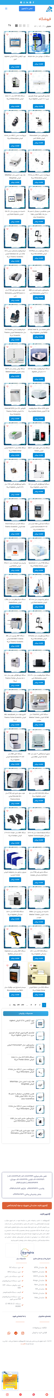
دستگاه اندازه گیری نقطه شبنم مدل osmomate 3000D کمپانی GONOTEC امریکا (38, 526)
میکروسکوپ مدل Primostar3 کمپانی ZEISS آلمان (20, 1046)
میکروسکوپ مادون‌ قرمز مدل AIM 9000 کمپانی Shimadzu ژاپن (22, 1119)
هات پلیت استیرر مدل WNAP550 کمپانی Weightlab (22, 1083)
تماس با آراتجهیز (27, 8)
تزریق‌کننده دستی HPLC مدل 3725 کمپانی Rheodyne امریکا (21, 1070)
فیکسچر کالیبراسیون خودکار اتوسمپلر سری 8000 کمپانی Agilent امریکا (21, 1034)
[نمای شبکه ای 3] (20, 25)
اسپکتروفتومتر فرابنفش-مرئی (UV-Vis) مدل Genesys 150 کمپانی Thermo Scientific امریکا (15, 254)
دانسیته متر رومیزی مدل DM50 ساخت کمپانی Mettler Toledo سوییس (39, 914)
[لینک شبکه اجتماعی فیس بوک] (33, 2)
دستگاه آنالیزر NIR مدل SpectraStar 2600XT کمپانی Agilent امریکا (15, 757)
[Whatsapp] (8, 1333)
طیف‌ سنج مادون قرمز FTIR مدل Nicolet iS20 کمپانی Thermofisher (15, 796)
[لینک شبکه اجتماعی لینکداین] (27, 2)
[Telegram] (15, 1333)
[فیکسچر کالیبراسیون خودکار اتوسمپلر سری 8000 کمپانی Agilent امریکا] (40, 1036)
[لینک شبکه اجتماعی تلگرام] (21, 2)
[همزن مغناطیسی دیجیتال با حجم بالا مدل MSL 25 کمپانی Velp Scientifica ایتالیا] (40, 1097)
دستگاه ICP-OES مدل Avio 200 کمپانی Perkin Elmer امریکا (22, 1058)
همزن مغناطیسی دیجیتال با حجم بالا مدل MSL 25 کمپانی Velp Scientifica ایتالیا (39, 214)
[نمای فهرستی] (28, 26)
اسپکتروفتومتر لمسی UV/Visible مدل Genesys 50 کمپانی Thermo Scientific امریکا (15, 332)
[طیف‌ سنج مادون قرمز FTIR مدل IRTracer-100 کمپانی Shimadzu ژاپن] (40, 1134)
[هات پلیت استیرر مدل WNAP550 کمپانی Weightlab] (40, 1085)
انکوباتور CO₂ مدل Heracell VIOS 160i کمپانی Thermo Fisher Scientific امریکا (15, 411)
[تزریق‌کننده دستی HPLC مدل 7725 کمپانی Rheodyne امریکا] (40, 1109)
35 (14, 1005)
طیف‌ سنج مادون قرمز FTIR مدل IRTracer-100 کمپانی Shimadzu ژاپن (15, 293)
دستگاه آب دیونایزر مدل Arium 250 (39, 56)
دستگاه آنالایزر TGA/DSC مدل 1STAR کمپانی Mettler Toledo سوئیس (39, 717)
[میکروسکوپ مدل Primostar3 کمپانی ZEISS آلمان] (40, 1048)
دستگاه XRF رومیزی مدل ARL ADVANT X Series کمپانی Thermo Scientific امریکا (15, 639)
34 (18, 1005)
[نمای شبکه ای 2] (24, 25)
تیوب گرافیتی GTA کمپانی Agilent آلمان (21, 1022)
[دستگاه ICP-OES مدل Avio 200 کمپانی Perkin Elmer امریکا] (40, 1060)
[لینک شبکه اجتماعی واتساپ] (24, 2)
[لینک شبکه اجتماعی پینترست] (30, 2)
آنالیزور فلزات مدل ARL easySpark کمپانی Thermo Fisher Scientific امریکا (15, 717)
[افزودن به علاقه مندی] (31, 34)
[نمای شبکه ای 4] (16, 25)
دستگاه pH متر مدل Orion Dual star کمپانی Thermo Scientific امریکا (15, 526)
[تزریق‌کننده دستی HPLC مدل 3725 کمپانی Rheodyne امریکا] (40, 1072)
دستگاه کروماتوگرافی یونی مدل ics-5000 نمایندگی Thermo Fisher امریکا (15, 678)
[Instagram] (22, 1333)
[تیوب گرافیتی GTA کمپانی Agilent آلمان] (40, 1024)
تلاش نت (22, 1343)
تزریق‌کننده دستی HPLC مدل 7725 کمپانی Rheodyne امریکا (21, 1107)
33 (22, 1005)
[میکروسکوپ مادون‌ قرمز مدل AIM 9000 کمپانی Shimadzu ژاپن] (40, 1121)
